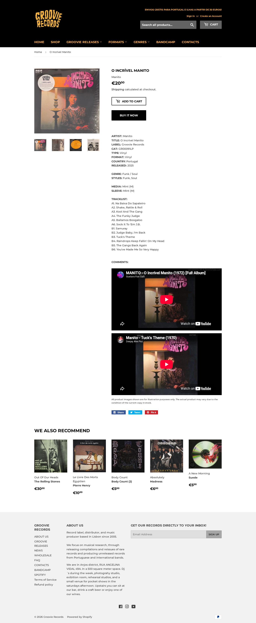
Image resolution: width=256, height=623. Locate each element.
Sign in (191, 16)
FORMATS (117, 42)
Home (38, 51)
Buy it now (129, 115)
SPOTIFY (40, 575)
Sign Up (214, 534)
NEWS (38, 550)
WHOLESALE (43, 555)
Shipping (118, 89)
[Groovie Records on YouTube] (133, 607)
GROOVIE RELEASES (83, 42)
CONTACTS (190, 42)
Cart (213, 24)
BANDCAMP (165, 42)
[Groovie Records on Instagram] (127, 607)
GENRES (140, 42)
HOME (39, 42)
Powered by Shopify (79, 616)
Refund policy (43, 584)
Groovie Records (53, 616)
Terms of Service (45, 579)
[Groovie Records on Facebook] (121, 607)
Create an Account (211, 16)
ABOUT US (41, 536)
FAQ (37, 560)
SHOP (55, 42)
